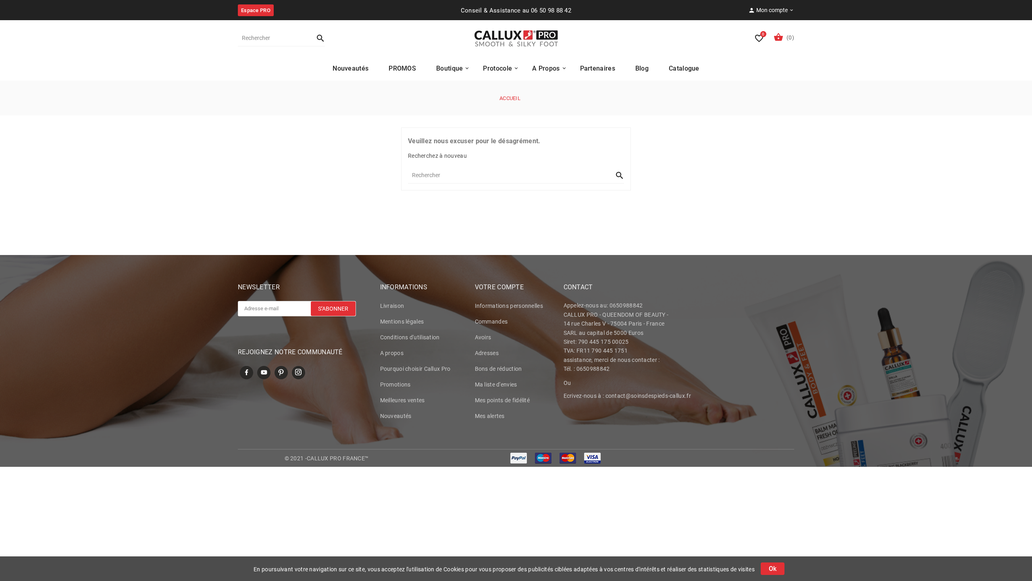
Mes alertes (490, 416)
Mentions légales (402, 321)
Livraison (392, 306)
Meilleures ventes (402, 400)
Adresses (487, 353)
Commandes (491, 321)
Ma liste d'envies (496, 384)
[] (317, 38)
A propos (392, 353)
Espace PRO (255, 10)
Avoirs (483, 337)
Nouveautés (396, 416)
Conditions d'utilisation (410, 337)
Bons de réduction (498, 369)
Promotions (395, 384)
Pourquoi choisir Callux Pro (415, 369)
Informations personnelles (509, 306)
